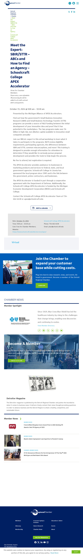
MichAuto (18, 520)
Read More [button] (54, 553)
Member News (28, 422)
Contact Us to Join (16, 360)
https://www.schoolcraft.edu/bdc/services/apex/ (29, 232)
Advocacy (18, 526)
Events (53, 526)
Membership (19, 529)
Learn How (41, 285)
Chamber (27, 450)
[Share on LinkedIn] (74, 12)
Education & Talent (56, 520)
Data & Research (38, 526)
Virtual (15, 242)
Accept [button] (76, 552)
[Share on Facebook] (72, 12)
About (53, 529)
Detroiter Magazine (16, 398)
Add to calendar (42, 208)
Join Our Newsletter (41, 537)
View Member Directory (46, 326)
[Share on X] (69, 12)
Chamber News (37, 529)
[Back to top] (77, 519)
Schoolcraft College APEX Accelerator (57, 221)
